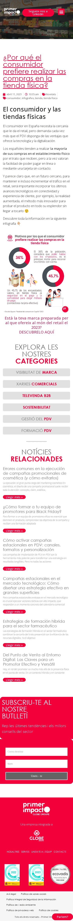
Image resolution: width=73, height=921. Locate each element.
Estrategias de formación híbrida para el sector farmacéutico (34, 623)
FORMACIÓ (36, 430)
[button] (61, 12)
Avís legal (11, 894)
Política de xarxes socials (33, 894)
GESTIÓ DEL (36, 419)
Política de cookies (48, 910)
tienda (38, 98)
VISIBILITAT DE (36, 372)
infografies (28, 98)
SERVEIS (25, 851)
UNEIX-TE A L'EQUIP (41, 851)
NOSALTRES (13, 851)
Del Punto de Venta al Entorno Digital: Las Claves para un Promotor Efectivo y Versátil (32, 659)
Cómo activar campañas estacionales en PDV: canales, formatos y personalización (32, 545)
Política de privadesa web (20, 910)
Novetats (51, 94)
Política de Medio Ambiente (21, 904)
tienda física (50, 98)
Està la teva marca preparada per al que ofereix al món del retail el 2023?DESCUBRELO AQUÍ (36, 325)
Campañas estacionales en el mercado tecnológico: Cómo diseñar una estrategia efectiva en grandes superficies (36, 585)
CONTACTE (60, 851)
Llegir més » (14, 497)
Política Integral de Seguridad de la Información (31, 899)
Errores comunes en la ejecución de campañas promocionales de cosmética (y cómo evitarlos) (34, 473)
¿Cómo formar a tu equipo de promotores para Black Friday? (33, 509)
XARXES (36, 384)
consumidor (14, 98)
